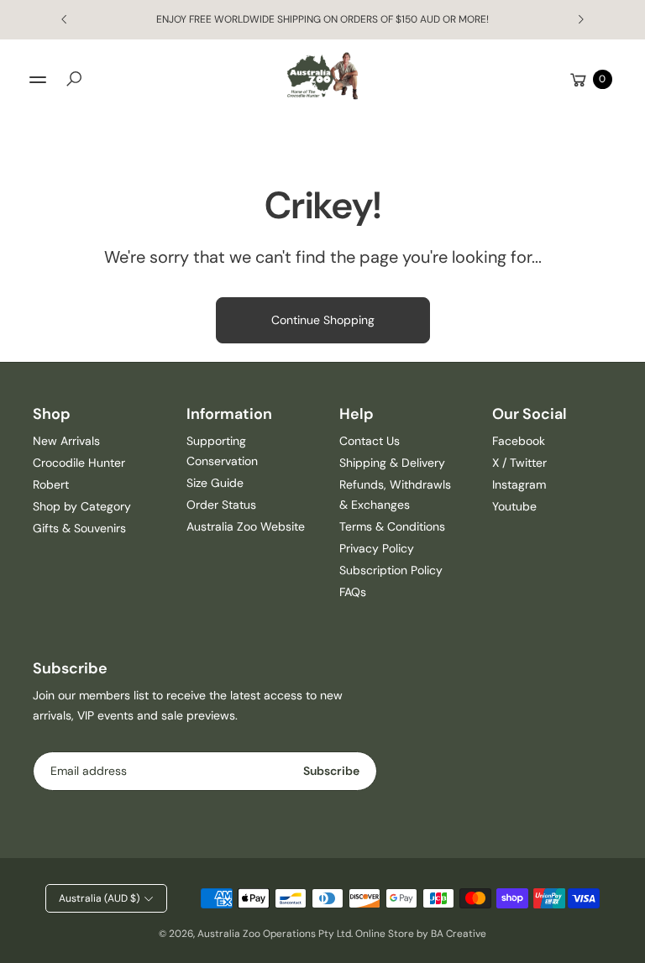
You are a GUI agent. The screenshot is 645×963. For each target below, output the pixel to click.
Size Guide (215, 482)
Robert (51, 484)
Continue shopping (323, 319)
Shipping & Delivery (392, 462)
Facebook (518, 440)
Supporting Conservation (222, 450)
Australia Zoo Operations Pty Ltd (274, 933)
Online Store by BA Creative (420, 933)
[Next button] (580, 19)
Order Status (221, 504)
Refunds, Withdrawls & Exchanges (395, 494)
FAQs (352, 591)
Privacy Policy (376, 548)
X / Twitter (519, 462)
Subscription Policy (391, 570)
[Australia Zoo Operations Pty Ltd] (322, 76)
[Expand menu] (38, 80)
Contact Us (369, 440)
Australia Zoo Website (245, 526)
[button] (73, 78)
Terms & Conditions (392, 526)
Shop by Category (82, 506)
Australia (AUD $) (99, 898)
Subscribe (331, 770)
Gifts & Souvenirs (79, 528)
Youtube (514, 506)
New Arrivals (66, 440)
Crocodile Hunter (79, 462)
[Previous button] (64, 19)
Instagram (519, 484)
